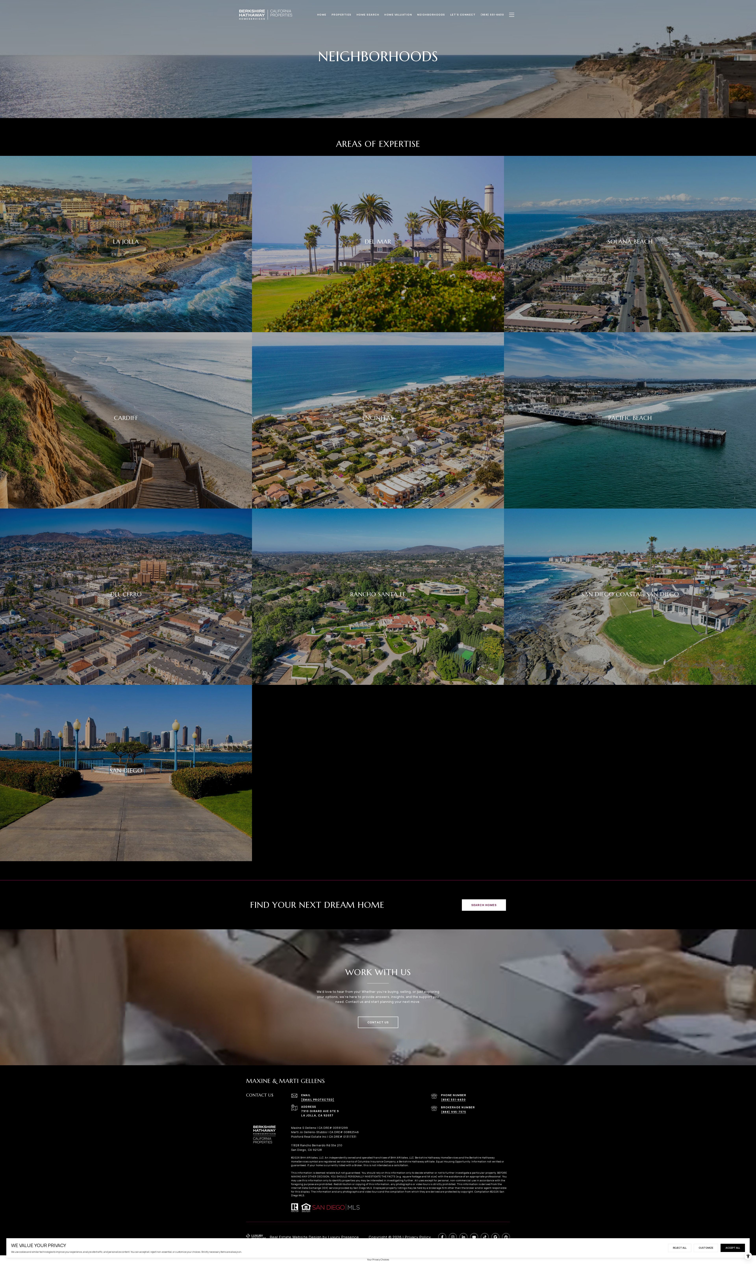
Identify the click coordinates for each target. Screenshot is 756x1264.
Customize (706, 1247)
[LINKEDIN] (463, 1237)
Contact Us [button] (378, 1022)
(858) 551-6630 (453, 1099)
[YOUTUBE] (474, 1237)
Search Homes (484, 905)
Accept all (732, 1247)
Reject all (680, 1247)
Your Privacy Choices (378, 1259)
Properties (341, 14)
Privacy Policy (418, 1237)
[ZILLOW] (506, 1237)
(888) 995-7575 (453, 1112)
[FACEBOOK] (442, 1237)
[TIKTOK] (485, 1237)
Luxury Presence (343, 1237)
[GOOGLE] (495, 1237)
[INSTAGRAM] (453, 1237)
